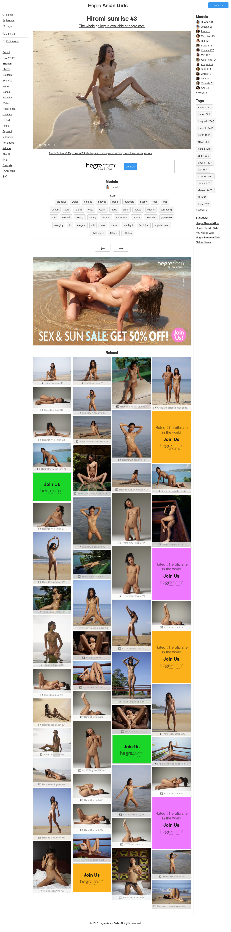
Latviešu (7, 114)
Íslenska (7, 97)
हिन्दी (5, 176)
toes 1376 (203, 204)
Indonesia (8, 137)
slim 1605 (203, 155)
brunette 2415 (205, 128)
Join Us (218, 5)
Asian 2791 (204, 107)
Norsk (6, 86)
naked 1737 (204, 149)
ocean (136, 217)
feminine (143, 225)
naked (138, 209)
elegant (81, 225)
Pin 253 (205, 31)
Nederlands (9, 108)
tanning (106, 217)
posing (79, 217)
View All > (201, 92)
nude (114, 209)
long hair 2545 (206, 121)
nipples (88, 201)
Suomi (6, 52)
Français (7, 165)
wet (165, 201)
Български (9, 171)
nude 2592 (204, 114)
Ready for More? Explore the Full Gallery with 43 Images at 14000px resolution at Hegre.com (100, 153)
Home (9, 14)
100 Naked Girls (205, 232)
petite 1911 (204, 135)
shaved (102, 201)
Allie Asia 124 (209, 59)
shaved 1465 (205, 190)
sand (126, 209)
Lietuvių (7, 120)
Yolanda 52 (207, 83)
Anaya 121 (207, 64)
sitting (92, 217)
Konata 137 (207, 50)
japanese (166, 217)
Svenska (7, 80)
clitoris (151, 209)
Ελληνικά (9, 58)
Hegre (108, 5)
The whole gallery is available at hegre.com (112, 25)
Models (10, 20)
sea (67, 209)
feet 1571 (203, 169)
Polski (6, 125)
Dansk (6, 92)
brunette (61, 201)
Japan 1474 (204, 183)
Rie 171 (205, 41)
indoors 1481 (205, 176)
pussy (143, 201)
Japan (114, 225)
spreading (166, 209)
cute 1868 (203, 142)
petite (115, 201)
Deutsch (7, 75)
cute (90, 209)
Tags (9, 26)
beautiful (150, 217)
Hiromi (114, 187)
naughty (58, 225)
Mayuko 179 (208, 36)
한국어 (6, 154)
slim (54, 217)
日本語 (6, 69)
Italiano (7, 148)
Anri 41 (205, 88)
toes (103, 225)
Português (8, 142)
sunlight (128, 225)
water (75, 201)
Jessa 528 (206, 26)
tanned (66, 217)
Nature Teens (203, 242)
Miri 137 (205, 55)
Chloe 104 (207, 73)
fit (70, 225)
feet (155, 201)
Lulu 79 (205, 78)
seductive (121, 217)
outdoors (129, 201)
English (7, 63)
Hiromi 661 (207, 22)
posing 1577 (205, 162)
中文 (5, 159)
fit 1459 (202, 197)
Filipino (128, 233)
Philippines (98, 233)
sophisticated (161, 225)
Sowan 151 (207, 45)
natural (78, 209)
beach (55, 209)
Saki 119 (206, 69)
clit (93, 225)
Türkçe (6, 103)
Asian (102, 209)
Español (7, 131)
